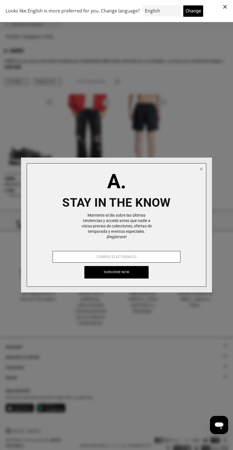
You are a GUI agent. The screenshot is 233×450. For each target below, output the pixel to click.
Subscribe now (116, 272)
